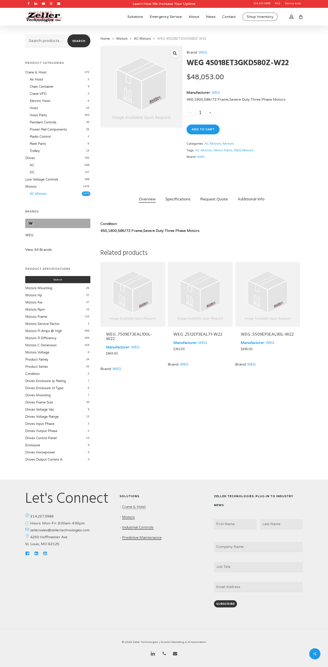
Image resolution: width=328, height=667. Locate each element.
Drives (30, 158)
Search (78, 41)
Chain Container (42, 87)
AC (32, 165)
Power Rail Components (48, 129)
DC (32, 172)
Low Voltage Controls (41, 179)
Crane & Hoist (36, 72)
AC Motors (38, 194)
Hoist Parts (38, 115)
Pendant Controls (43, 122)
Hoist (34, 108)
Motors (31, 187)
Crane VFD (38, 94)
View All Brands (38, 249)
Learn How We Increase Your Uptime (164, 4)
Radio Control (40, 137)
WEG (29, 235)
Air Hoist (36, 79)
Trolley (35, 151)
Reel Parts (38, 144)
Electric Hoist (40, 101)
